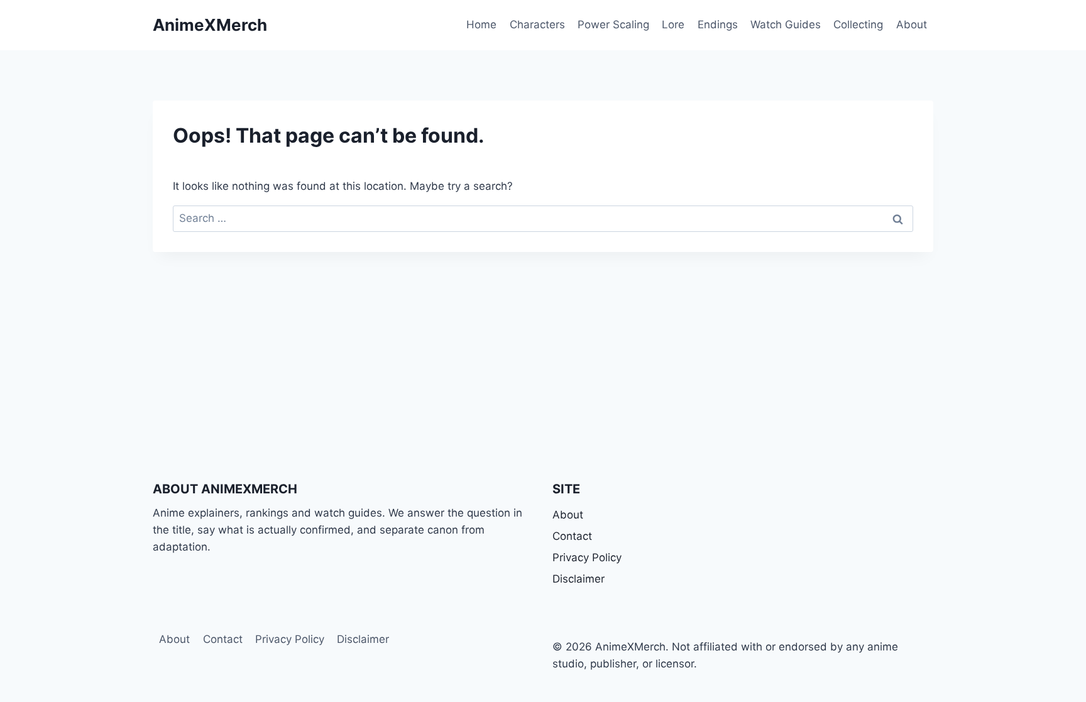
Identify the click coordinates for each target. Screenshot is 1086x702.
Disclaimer (578, 579)
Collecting (858, 24)
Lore (673, 24)
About (911, 24)
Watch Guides (785, 24)
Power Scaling (613, 24)
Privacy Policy (587, 557)
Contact (572, 536)
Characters (537, 24)
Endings (718, 24)
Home (481, 24)
